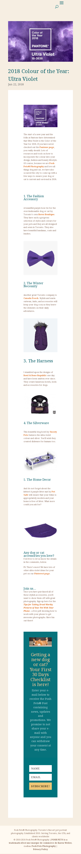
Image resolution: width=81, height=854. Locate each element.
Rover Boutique (46, 214)
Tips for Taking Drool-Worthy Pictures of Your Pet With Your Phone (39, 608)
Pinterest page (42, 574)
